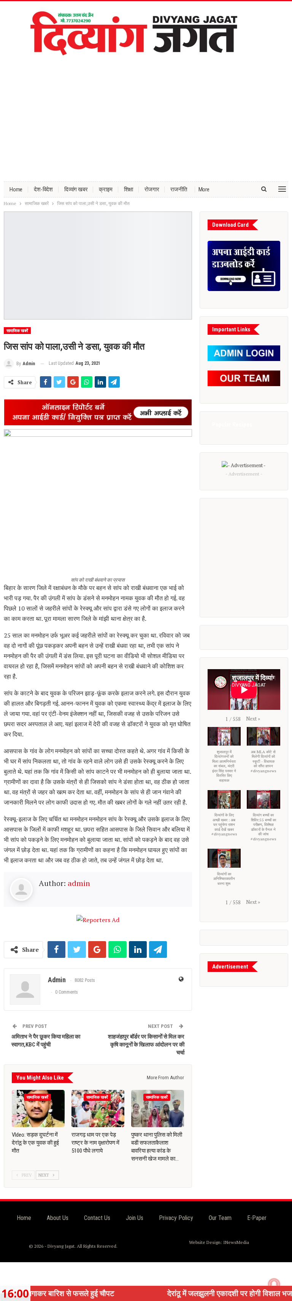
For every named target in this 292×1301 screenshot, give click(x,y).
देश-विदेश (43, 189)
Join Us (134, 1217)
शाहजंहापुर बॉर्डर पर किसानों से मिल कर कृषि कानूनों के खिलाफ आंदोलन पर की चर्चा (146, 1044)
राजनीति (178, 189)
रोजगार (151, 189)
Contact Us (97, 1217)
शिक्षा (128, 189)
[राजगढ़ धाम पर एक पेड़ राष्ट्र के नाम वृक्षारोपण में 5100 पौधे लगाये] (97, 1108)
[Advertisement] (146, 117)
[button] (253, 718)
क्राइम (105, 189)
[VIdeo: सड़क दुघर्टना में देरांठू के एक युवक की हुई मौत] (38, 1108)
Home (16, 189)
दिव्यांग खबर (75, 189)
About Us (57, 1217)
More (203, 189)
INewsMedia (236, 1242)
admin (79, 883)
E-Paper (257, 1217)
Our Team (220, 1217)
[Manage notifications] (274, 1284)
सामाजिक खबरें (17, 330)
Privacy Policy (176, 1217)
